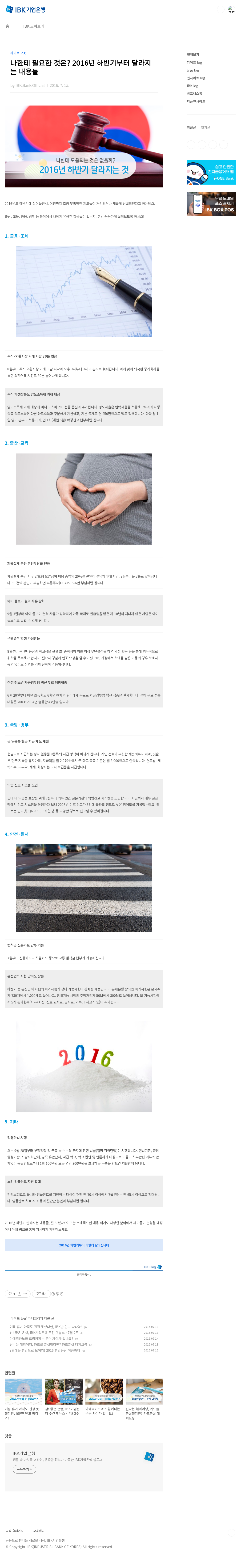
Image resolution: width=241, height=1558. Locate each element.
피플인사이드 (196, 101)
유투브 (223, 144)
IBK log (192, 85)
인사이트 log (196, 78)
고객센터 (38, 1531)
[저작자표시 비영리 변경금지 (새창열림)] (57, 1294)
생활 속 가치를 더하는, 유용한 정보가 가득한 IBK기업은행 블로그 (57, 1459)
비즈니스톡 (194, 93)
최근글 (191, 127)
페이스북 (191, 144)
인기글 (205, 127)
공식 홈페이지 (15, 1531)
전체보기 (193, 54)
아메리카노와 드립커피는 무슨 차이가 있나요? (41, 1338)
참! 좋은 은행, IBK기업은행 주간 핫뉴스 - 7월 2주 (44, 1332)
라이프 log (18, 1318)
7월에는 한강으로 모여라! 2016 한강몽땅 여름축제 (45, 1350)
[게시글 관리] (25, 1293)
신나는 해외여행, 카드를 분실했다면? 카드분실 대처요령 (48, 1344)
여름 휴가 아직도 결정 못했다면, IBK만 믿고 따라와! (46, 1326)
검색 (220, 9)
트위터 (213, 144)
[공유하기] (19, 1293)
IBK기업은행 (24, 1453)
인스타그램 (202, 144)
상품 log (193, 70)
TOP (231, 1533)
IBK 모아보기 (33, 26)
